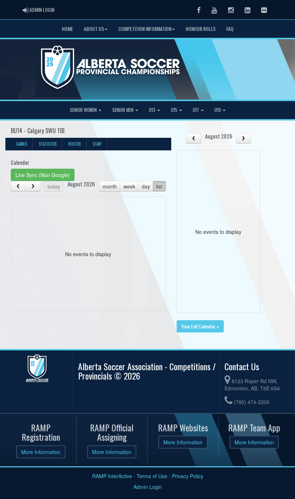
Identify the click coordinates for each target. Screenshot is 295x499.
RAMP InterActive (112, 476)
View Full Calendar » (200, 326)
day (146, 186)
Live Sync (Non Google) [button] (42, 174)
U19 (218, 109)
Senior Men (123, 109)
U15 (174, 109)
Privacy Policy (187, 476)
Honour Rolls (200, 28)
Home (67, 28)
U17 (196, 109)
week (129, 186)
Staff (97, 144)
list (159, 186)
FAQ (229, 28)
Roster (74, 144)
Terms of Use (152, 476)
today (53, 186)
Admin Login (147, 486)
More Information (40, 451)
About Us (94, 28)
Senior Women (84, 109)
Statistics (47, 144)
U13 (152, 109)
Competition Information (144, 28)
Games (21, 144)
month (110, 186)
